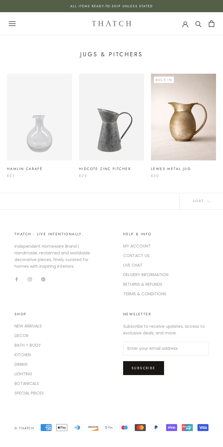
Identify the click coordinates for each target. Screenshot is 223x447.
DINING (21, 364)
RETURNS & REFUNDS (142, 284)
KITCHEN (23, 355)
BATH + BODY (28, 345)
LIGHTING (23, 374)
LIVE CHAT (133, 265)
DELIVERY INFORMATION (145, 275)
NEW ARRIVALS (28, 326)
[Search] (198, 24)
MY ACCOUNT (137, 246)
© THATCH (25, 428)
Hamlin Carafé (25, 168)
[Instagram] (30, 279)
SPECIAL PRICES (29, 393)
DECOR (21, 336)
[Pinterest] (43, 279)
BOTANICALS (27, 383)
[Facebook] (17, 279)
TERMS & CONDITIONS (144, 294)
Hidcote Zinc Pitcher (105, 168)
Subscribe (144, 368)
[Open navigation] (12, 23)
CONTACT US (136, 255)
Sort (199, 201)
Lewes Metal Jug (171, 168)
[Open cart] (211, 23)
